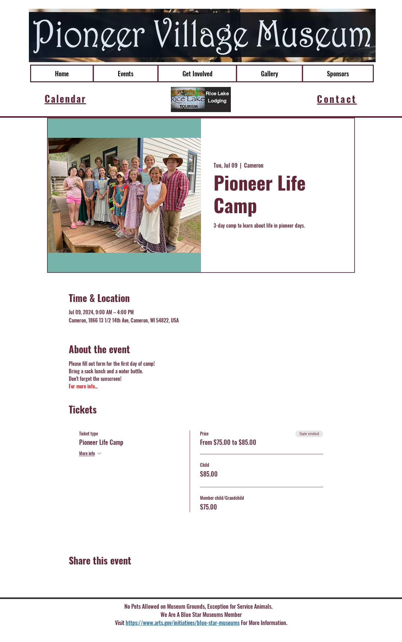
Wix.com (259, 634)
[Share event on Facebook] (72, 577)
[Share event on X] (87, 577)
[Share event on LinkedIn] (103, 577)
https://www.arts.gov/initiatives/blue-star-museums (183, 622)
